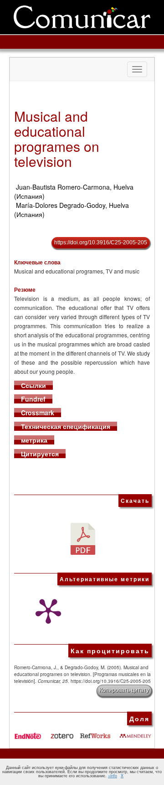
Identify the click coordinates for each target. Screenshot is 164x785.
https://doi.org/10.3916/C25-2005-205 (100, 242)
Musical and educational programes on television (56, 138)
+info (112, 776)
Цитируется (40, 453)
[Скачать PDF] (83, 537)
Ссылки (33, 385)
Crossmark (37, 412)
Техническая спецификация (65, 426)
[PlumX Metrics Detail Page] (46, 611)
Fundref (33, 398)
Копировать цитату (124, 690)
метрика (34, 439)
